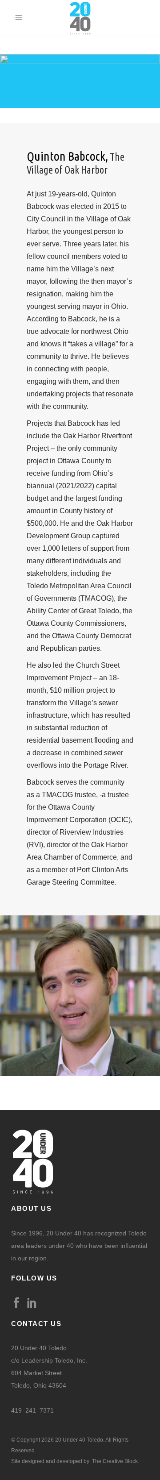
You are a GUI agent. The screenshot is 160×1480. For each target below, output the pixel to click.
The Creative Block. (115, 1461)
